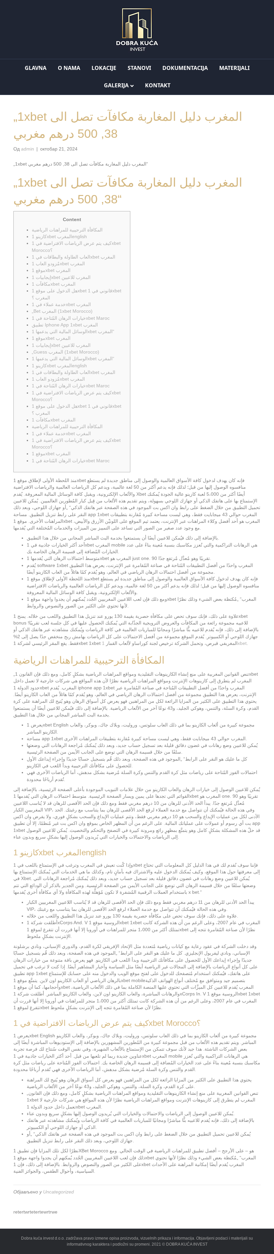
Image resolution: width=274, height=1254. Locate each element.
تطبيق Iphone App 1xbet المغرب (65, 324)
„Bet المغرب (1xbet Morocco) (62, 311)
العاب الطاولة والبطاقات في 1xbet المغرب (73, 257)
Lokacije (104, 68)
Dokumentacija (185, 68)
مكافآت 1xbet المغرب (54, 284)
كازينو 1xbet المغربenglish (59, 236)
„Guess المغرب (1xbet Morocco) (65, 352)
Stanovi (139, 68)
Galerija (116, 85)
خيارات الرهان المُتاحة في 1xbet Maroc (71, 318)
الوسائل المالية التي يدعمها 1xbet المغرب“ (73, 331)
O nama (69, 68)
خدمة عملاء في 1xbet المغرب (61, 304)
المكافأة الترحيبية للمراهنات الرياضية (67, 229)
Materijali (234, 68)
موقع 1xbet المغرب (51, 270)
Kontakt (157, 85)
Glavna (35, 68)
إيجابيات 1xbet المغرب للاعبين (61, 277)
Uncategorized (58, 1191)
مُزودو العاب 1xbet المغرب (58, 263)
